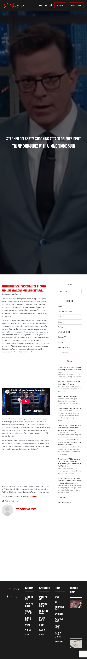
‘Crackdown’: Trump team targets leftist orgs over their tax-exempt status (70, 369)
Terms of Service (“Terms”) (58, 635)
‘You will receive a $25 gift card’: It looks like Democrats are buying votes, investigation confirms (70, 480)
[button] (40, 5)
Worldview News (63, 352)
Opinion (27, 625)
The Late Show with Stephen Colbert (27, 307)
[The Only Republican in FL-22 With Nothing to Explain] (76, 604)
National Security (64, 347)
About (57, 602)
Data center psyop (64, 502)
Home (60, 307)
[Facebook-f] (7, 596)
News (60, 322)
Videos (60, 342)
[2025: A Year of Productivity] (76, 644)
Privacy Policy (57, 627)
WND (70, 361)
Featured (61, 317)
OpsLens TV (62, 337)
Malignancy (62, 497)
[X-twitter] (12, 596)
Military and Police (28, 612)
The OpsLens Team (65, 312)
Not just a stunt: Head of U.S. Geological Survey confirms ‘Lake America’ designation (69, 442)
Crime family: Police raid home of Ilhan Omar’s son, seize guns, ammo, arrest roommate (69, 427)
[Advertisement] (26, 371)
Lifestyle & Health (64, 332)
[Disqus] (26, 546)
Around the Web (29, 598)
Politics (60, 327)
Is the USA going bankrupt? (67, 396)
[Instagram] (16, 596)
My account (59, 642)
